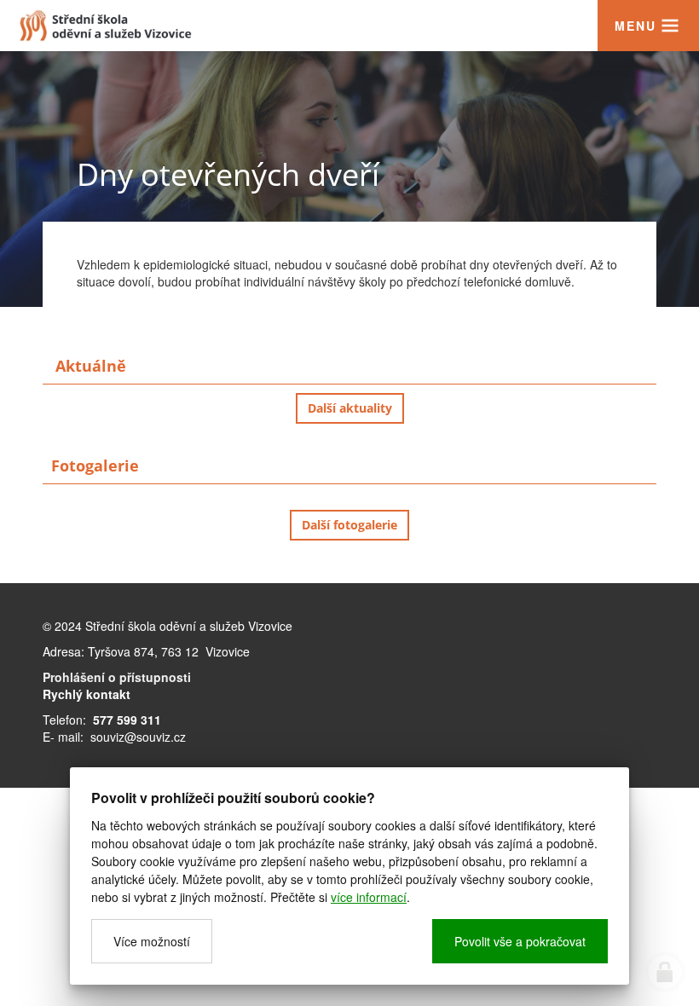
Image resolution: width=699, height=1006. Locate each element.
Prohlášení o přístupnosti (117, 676)
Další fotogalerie (349, 525)
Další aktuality (350, 408)
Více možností (151, 941)
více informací (369, 896)
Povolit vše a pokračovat (520, 941)
